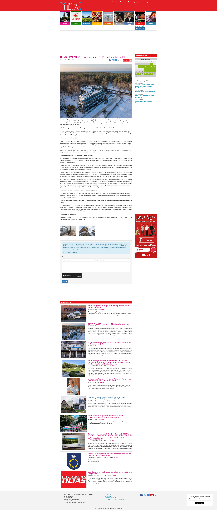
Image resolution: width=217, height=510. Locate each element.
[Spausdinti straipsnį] (118, 60)
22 (151, 71)
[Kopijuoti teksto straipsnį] (121, 60)
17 (136, 71)
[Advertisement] (108, 42)
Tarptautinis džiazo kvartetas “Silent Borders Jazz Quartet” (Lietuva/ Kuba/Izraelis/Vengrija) (144, 86)
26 (142, 73)
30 (154, 73)
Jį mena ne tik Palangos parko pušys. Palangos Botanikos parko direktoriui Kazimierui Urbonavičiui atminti (109, 380)
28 (148, 73)
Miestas (102, 309)
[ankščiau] (136, 59)
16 (154, 68)
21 (148, 71)
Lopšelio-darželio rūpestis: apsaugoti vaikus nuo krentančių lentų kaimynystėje (110, 473)
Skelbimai (108, 496)
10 (136, 68)
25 (139, 73)
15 (151, 68)
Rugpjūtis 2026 (145, 59)
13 (145, 68)
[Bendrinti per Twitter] (113, 60)
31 (136, 76)
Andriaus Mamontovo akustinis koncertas (143, 102)
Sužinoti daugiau (197, 498)
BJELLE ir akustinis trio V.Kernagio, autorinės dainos (144, 96)
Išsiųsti (65, 281)
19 (142, 71)
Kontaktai (123, 2)
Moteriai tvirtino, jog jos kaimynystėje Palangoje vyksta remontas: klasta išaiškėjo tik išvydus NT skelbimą (106, 398)
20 (145, 71)
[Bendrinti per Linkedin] (116, 60)
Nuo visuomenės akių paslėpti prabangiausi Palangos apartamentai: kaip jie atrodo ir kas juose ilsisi (106, 416)
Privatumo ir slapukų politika (114, 499)
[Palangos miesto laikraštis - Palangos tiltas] (71, 5)
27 (145, 73)
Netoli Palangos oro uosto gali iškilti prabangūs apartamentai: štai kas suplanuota (109, 306)
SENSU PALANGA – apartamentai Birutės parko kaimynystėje (109, 324)
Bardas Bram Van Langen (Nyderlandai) (145, 91)
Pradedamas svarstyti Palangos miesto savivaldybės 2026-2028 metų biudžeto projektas (109, 343)
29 (151, 73)
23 (154, 71)
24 (136, 73)
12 (142, 68)
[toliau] (155, 59)
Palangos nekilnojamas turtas (108, 401)
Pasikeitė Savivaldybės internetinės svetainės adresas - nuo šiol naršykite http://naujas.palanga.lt (109, 454)
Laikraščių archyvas (134, 2)
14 (148, 68)
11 (139, 68)
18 (139, 71)
